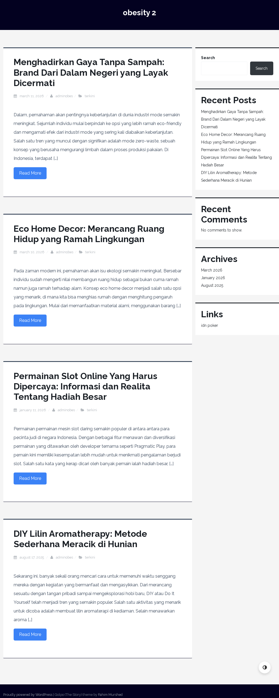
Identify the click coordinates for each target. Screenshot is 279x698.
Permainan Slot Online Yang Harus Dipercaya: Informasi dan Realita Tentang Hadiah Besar (85, 386)
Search (208, 58)
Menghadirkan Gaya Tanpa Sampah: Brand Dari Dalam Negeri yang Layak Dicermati (91, 72)
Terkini (90, 96)
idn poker (209, 325)
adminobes (64, 96)
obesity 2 (139, 12)
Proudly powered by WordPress (27, 695)
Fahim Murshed (110, 695)
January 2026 (213, 278)
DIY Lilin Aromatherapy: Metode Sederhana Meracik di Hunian (80, 539)
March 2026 (211, 270)
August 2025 (212, 285)
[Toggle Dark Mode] (265, 667)
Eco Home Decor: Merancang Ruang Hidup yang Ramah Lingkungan (89, 234)
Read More (30, 173)
